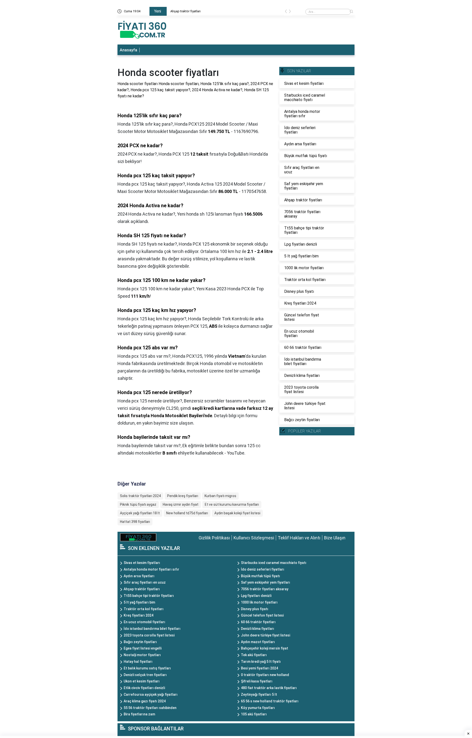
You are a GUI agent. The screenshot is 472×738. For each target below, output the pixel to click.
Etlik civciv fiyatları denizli (144, 688)
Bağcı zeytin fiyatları (140, 642)
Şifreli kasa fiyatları (256, 681)
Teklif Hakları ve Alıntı (299, 537)
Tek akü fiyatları (254, 655)
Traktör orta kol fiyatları (143, 609)
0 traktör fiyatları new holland (265, 675)
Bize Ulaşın (334, 537)
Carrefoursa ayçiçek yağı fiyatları (150, 694)
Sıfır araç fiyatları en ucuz (145, 582)
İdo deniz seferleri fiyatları (262, 569)
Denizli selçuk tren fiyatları (145, 675)
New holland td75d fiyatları (187, 513)
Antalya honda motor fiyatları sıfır (151, 569)
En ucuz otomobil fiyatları (144, 622)
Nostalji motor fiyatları (142, 655)
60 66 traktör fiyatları (258, 622)
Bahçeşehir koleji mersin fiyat (264, 648)
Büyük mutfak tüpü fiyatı (260, 576)
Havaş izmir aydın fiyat (180, 504)
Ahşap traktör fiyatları (185, 11)
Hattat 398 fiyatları (135, 522)
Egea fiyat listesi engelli (143, 648)
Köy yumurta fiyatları (258, 708)
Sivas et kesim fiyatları (142, 563)
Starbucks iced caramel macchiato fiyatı (273, 563)
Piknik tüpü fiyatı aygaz (138, 504)
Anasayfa (128, 50)
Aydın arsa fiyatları (139, 576)
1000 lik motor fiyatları (259, 602)
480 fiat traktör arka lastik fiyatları (269, 688)
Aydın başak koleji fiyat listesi (237, 513)
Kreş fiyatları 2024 (138, 615)
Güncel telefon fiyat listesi (262, 615)
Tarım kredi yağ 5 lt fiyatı (261, 662)
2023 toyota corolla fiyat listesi (149, 635)
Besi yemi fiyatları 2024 (259, 668)
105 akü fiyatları (254, 714)
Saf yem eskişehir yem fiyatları (265, 582)
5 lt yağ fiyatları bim (139, 602)
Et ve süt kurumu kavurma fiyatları (232, 504)
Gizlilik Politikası (214, 537)
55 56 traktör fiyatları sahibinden (150, 708)
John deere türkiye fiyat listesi (265, 635)
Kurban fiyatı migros (220, 496)
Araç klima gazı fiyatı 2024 (145, 701)
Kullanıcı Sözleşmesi (254, 537)
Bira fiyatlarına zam (139, 714)
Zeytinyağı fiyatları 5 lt (259, 694)
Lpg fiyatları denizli (256, 596)
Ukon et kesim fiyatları (142, 681)
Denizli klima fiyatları (257, 629)
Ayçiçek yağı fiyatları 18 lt (140, 513)
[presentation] (286, 12)
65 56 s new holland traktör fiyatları (269, 701)
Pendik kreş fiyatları (182, 496)
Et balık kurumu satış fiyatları (147, 668)
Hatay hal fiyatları (138, 662)
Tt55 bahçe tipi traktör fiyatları (149, 596)
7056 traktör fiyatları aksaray (264, 589)
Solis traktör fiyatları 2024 (140, 496)
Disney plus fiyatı (254, 609)
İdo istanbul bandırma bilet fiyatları (152, 629)
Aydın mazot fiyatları (258, 642)
